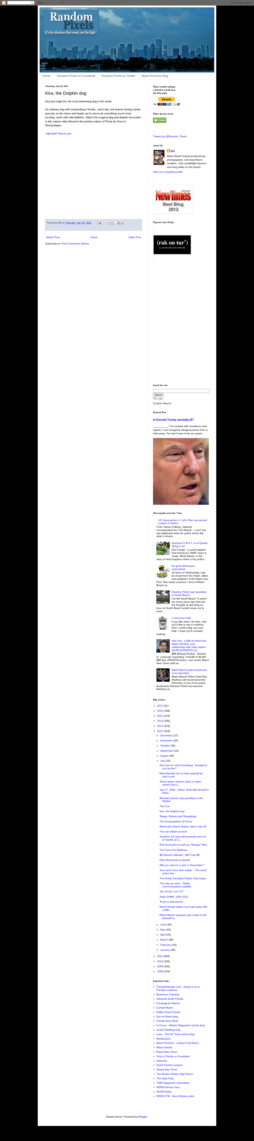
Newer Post (53, 237)
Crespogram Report (168, 1003)
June (163, 924)
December (166, 735)
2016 (160, 710)
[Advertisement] (181, 322)
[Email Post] (99, 223)
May (163, 929)
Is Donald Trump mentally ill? (173, 419)
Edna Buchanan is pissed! (175, 859)
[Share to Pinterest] (122, 223)
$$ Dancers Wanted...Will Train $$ (180, 854)
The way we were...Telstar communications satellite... (176, 885)
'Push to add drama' (171, 901)
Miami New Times (166, 1051)
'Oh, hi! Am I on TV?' (172, 891)
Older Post (134, 237)
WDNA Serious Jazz (168, 1087)
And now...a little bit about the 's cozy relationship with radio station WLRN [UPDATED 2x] (189, 645)
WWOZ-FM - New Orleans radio (175, 1096)
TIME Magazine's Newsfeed (172, 1082)
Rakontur (161, 1060)
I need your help (181, 617)
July (163, 760)
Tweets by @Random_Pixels (170, 136)
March (164, 939)
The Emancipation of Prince (176, 821)
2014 (160, 720)
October (165, 745)
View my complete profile (167, 171)
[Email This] (108, 223)
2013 (160, 726)
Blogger (142, 1116)
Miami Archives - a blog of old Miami (177, 1042)
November (166, 740)
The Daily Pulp (164, 1078)
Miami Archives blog (155, 75)
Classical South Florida (169, 998)
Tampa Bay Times (166, 1069)
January (165, 949)
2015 (160, 715)
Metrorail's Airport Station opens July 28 (183, 826)
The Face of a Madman (173, 849)
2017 (160, 705)
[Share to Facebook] (119, 223)
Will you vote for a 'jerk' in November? (182, 865)
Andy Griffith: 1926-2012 (174, 896)
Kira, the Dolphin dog (172, 811)
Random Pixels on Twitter (118, 75)
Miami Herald (164, 1047)
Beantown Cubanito (167, 994)
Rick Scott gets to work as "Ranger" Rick (183, 844)
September (167, 750)
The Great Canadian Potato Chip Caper (183, 878)
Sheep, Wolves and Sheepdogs (178, 816)
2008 (160, 971)
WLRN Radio (164, 1091)
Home (47, 75)
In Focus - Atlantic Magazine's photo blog (180, 1025)
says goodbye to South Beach (189, 593)
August (164, 755)
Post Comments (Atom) (75, 243)
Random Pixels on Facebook (76, 75)
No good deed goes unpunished (183, 567)
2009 (160, 966)
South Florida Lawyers (169, 1065)
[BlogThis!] (112, 223)
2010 (160, 961)
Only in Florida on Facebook (173, 1056)
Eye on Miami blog (167, 1016)
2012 (160, 731)
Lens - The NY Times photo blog (175, 1034)
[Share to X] (115, 223)
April (163, 934)
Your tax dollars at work (173, 831)
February (166, 944)
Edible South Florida (168, 1012)
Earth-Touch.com (60, 133)
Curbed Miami (164, 1007)
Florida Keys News (167, 1020)
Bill (173, 151)
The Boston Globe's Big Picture (174, 1073)
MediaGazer (163, 1038)
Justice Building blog (168, 1029)
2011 (160, 956)
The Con (165, 806)
